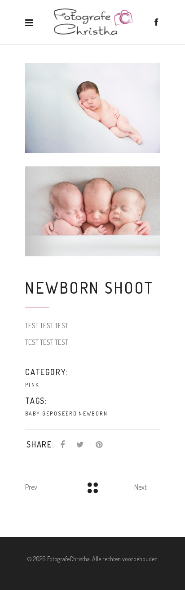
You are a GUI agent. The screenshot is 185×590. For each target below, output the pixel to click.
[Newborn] (92, 108)
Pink (32, 384)
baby (33, 413)
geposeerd (60, 413)
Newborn (93, 413)
